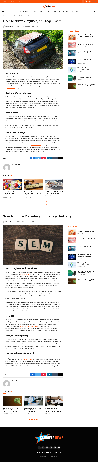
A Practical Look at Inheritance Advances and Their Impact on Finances (53, 409)
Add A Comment (33, 203)
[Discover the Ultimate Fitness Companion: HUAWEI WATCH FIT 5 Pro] (72, 37)
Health (65, 11)
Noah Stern (10, 26)
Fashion (57, 11)
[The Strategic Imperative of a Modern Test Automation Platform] (72, 70)
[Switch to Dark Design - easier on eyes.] (93, 1)
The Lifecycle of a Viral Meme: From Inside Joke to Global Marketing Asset (86, 85)
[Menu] (3, 11)
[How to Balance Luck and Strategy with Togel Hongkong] (12, 184)
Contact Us (20, 1)
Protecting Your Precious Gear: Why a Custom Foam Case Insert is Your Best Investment (85, 76)
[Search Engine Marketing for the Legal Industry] (33, 245)
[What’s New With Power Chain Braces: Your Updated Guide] (72, 45)
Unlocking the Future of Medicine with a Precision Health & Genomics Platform (85, 52)
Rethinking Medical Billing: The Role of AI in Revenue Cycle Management (32, 409)
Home (4, 1)
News (82, 11)
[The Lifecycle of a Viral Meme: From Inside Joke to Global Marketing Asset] (72, 86)
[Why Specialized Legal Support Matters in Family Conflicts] (33, 184)
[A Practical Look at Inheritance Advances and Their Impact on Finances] (54, 401)
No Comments (26, 26)
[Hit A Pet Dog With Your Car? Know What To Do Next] (54, 184)
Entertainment (45, 11)
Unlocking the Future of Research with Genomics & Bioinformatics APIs (84, 60)
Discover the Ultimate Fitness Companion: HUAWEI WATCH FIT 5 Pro (85, 35)
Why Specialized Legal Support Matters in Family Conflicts (32, 193)
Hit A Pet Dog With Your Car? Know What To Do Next (54, 192)
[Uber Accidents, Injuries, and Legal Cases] (33, 49)
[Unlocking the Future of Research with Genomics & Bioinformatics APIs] (72, 61)
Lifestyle (74, 11)
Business (34, 11)
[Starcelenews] (49, 6)
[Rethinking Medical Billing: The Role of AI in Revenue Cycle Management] (33, 401)
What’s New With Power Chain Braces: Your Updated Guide (86, 43)
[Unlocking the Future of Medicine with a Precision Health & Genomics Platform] (72, 53)
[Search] (95, 1)
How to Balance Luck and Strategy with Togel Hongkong (11, 193)
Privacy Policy (11, 1)
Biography (24, 11)
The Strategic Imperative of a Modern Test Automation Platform (85, 68)
